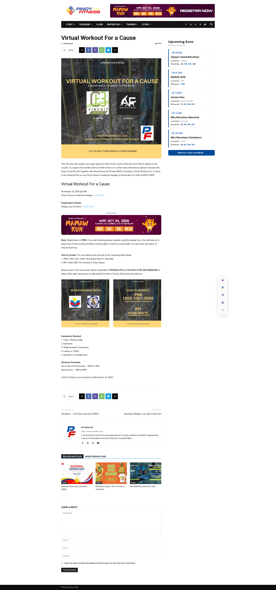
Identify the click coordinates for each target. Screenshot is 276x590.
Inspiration (113, 24)
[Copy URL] (82, 50)
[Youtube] (205, 24)
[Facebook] (186, 24)
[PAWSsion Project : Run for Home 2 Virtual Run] (111, 473)
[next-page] (67, 495)
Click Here (99, 195)
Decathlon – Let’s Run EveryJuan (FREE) (80, 414)
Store (145, 24)
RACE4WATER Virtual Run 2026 (142, 486)
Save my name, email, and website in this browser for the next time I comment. (100, 563)
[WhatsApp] (102, 50)
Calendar (84, 24)
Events (64, 482)
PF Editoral (68, 43)
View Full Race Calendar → (191, 152)
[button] (211, 24)
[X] (200, 24)
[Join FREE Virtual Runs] (222, 295)
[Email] (115, 50)
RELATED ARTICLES (72, 456)
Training (131, 24)
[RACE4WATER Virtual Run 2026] (145, 473)
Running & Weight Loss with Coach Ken (142, 414)
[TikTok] (195, 24)
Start (69, 24)
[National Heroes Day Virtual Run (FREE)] (77, 473)
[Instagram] (191, 24)
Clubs (99, 24)
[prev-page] (63, 495)
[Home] (222, 280)
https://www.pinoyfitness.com (92, 431)
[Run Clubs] (222, 302)
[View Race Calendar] (222, 287)
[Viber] (95, 50)
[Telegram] (108, 50)
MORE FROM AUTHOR (95, 456)
